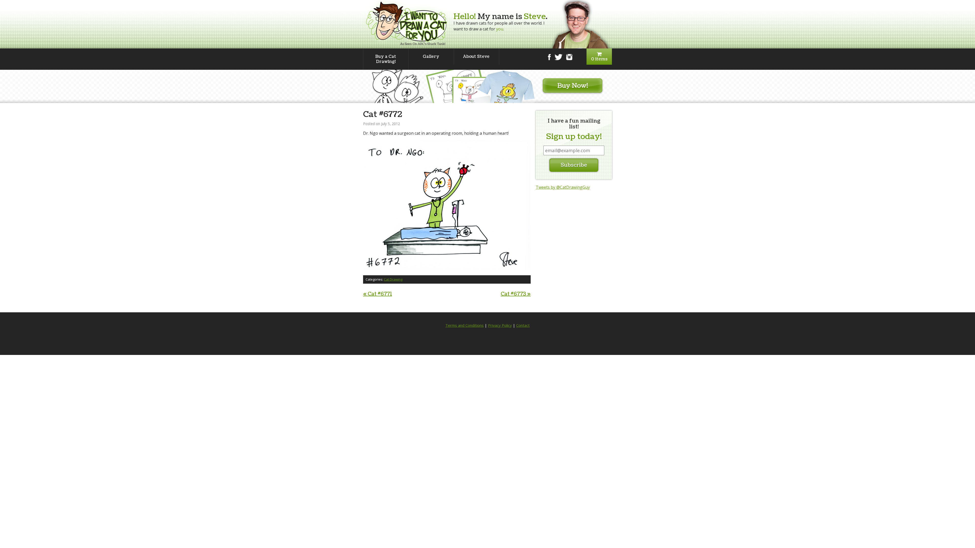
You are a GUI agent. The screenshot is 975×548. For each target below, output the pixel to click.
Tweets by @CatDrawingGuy (563, 187)
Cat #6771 (377, 294)
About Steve (476, 56)
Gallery (431, 56)
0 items (599, 59)
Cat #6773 (516, 294)
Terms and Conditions (464, 325)
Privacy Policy (500, 325)
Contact (523, 325)
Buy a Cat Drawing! (385, 59)
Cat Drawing (393, 279)
